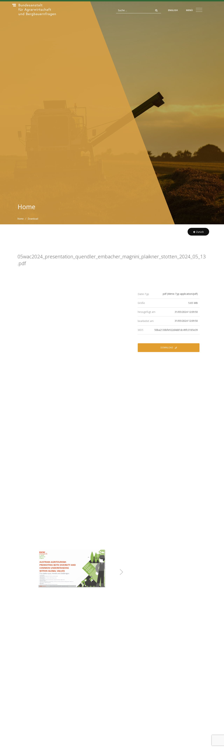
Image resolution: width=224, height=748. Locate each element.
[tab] (169, 293)
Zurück (199, 231)
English (173, 10)
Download (167, 347)
